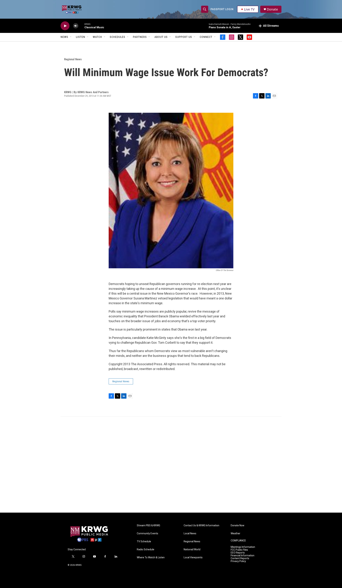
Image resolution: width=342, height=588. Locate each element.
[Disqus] (171, 464)
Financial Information (242, 555)
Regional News (73, 59)
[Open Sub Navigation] (70, 37)
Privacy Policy (238, 561)
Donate (272, 9)
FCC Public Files (239, 550)
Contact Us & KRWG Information (201, 525)
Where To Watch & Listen (151, 557)
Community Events (147, 533)
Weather (235, 533)
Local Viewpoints (193, 557)
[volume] (76, 26)
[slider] (81, 26)
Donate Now (237, 525)
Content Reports (240, 558)
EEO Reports (238, 552)
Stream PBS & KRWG (148, 525)
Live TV (249, 9)
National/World (192, 549)
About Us (161, 37)
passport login (222, 9)
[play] (65, 26)
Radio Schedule (145, 549)
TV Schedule (144, 541)
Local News (190, 533)
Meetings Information (243, 547)
